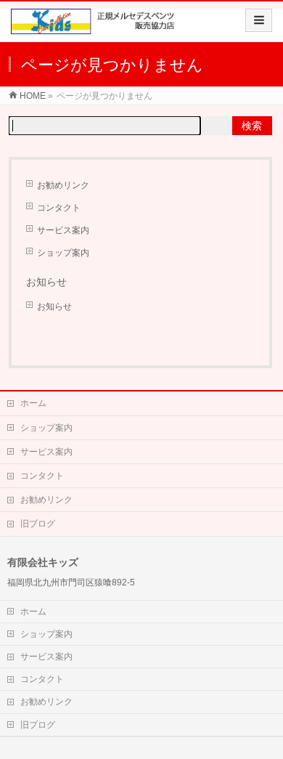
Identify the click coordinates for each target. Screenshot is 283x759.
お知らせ (54, 306)
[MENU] (258, 20)
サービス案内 (63, 230)
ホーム (33, 403)
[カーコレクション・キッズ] (95, 26)
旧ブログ (37, 524)
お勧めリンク (63, 185)
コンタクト (59, 208)
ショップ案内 (63, 253)
